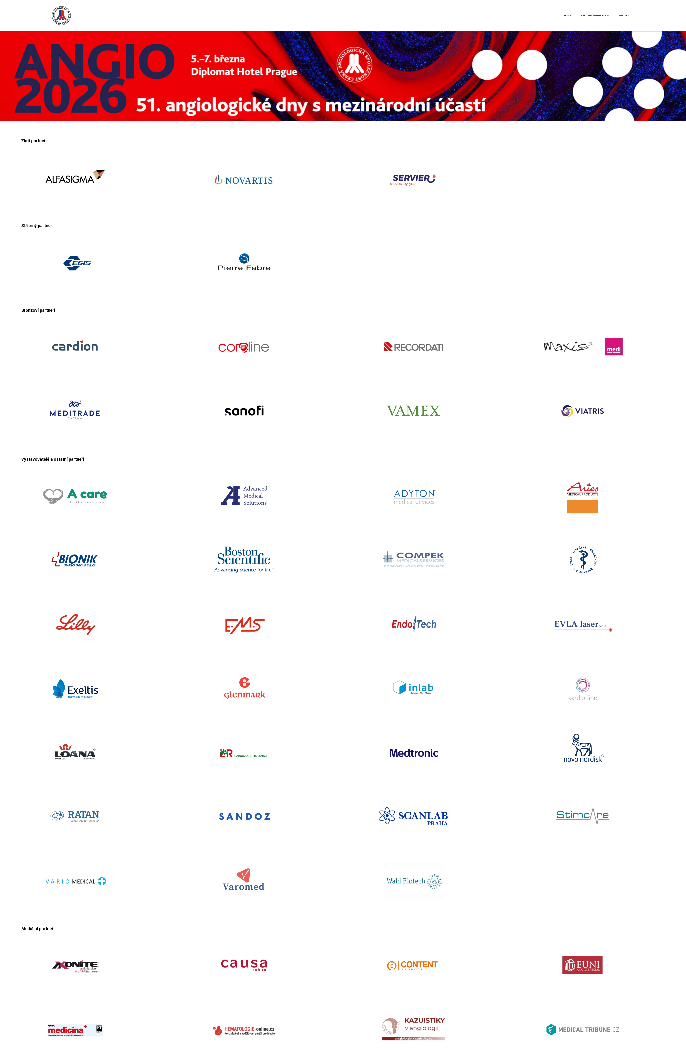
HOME (519, 16)
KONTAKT (617, 16)
